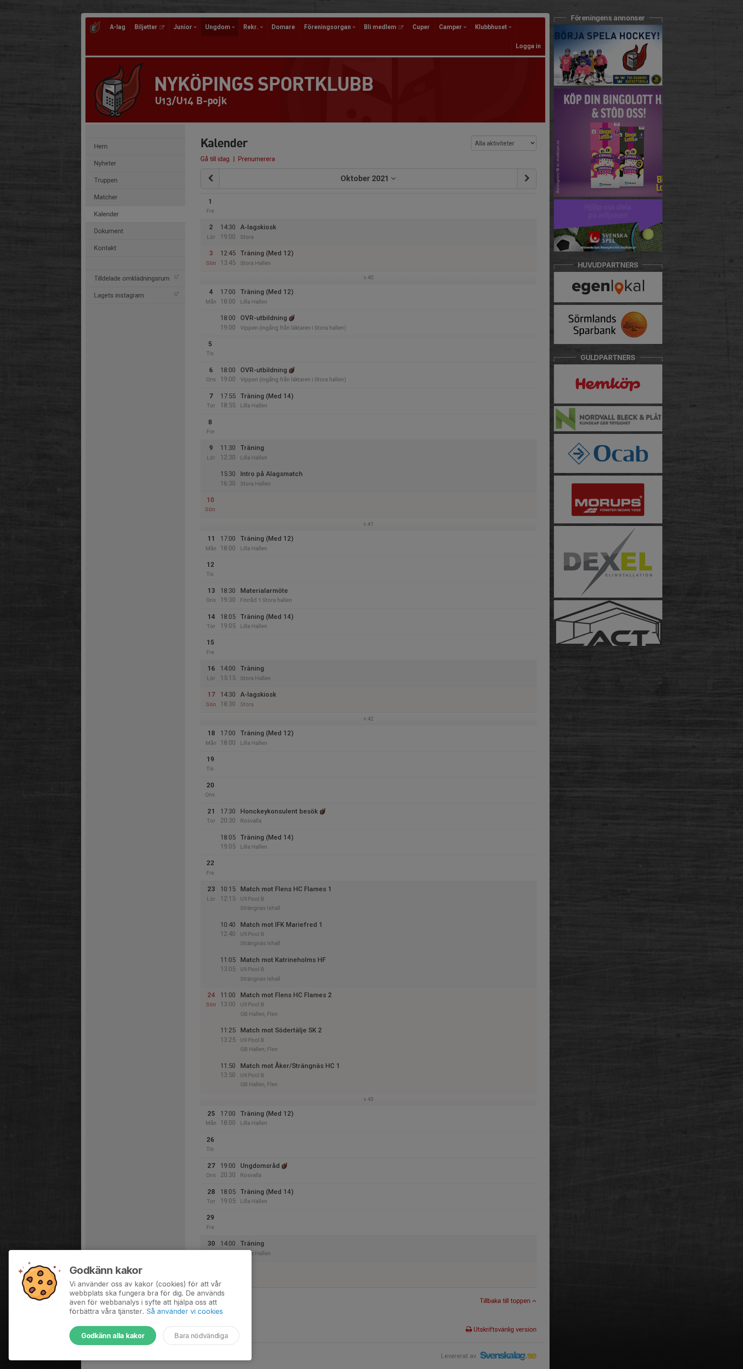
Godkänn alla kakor (112, 1335)
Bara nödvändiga (201, 1335)
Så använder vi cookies (184, 1311)
